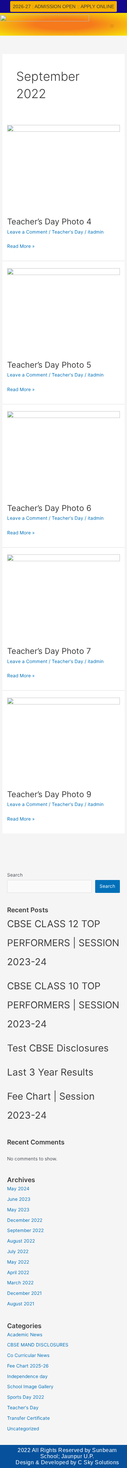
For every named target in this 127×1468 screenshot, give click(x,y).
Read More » (21, 245)
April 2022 (18, 1272)
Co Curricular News (28, 1355)
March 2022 (20, 1282)
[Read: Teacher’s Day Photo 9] (63, 739)
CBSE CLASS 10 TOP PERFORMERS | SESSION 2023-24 (63, 1005)
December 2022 (24, 1220)
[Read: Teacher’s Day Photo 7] (63, 596)
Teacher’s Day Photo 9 (49, 794)
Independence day (27, 1376)
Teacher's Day (67, 232)
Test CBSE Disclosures (58, 1048)
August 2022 (21, 1241)
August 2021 (20, 1303)
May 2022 (18, 1262)
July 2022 (17, 1251)
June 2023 (18, 1199)
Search (15, 875)
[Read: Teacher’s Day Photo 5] (63, 310)
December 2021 (24, 1293)
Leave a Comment (27, 232)
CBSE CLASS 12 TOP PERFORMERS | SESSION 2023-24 (63, 943)
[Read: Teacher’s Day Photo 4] (63, 167)
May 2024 (18, 1188)
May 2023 (18, 1209)
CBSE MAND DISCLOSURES (37, 1344)
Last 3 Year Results (50, 1072)
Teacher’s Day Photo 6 (49, 508)
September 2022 (25, 1230)
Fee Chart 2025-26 (28, 1366)
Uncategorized (23, 1428)
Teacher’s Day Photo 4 (49, 221)
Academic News (24, 1334)
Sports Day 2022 (25, 1397)
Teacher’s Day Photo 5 (49, 365)
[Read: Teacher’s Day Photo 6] (63, 453)
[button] (112, 26)
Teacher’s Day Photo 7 (49, 651)
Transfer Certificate (28, 1418)
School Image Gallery (30, 1386)
